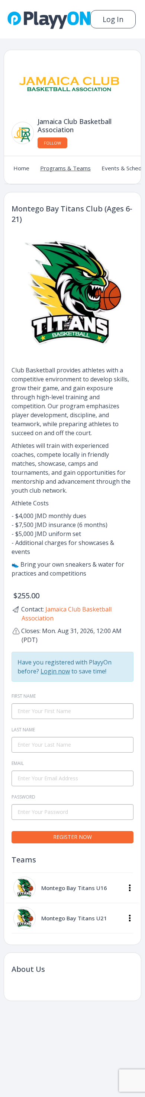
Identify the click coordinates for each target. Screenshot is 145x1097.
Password (23, 797)
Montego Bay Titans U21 (74, 918)
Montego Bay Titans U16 (74, 888)
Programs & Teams (65, 168)
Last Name (23, 729)
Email (18, 763)
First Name (24, 696)
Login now (55, 671)
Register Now (72, 836)
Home (21, 168)
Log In (113, 19)
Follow (52, 143)
